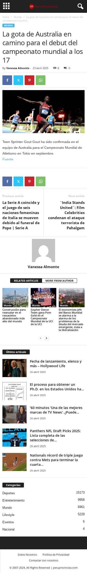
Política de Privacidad (56, 554)
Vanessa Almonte (17, 68)
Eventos (8, 522)
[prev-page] (40, 338)
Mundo (18, 17)
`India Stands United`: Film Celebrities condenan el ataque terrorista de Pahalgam (66, 215)
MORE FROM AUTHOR (59, 280)
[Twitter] (18, 80)
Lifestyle (8, 515)
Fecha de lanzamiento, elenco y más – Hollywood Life (56, 363)
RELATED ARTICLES (26, 280)
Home (5, 17)
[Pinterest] (29, 80)
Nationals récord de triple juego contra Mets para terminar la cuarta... (56, 460)
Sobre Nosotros (27, 554)
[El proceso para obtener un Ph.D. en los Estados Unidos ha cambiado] (14, 391)
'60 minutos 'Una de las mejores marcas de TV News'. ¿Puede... (56, 410)
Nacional (8, 529)
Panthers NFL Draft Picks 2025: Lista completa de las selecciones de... (55, 435)
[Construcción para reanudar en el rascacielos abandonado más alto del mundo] (15, 297)
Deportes (8, 493)
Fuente (7, 159)
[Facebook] (7, 80)
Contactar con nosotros (43, 560)
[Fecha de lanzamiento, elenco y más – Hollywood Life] (14, 368)
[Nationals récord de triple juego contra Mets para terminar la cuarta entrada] (14, 462)
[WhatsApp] (40, 80)
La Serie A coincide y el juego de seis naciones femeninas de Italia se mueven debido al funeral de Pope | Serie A (21, 215)
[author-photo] (43, 250)
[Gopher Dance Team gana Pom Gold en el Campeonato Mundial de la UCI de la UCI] (44, 297)
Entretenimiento (13, 500)
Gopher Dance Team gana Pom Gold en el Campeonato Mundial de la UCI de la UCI (42, 317)
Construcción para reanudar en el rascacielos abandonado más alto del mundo (14, 315)
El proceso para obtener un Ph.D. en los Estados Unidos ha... (57, 386)
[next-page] (46, 338)
